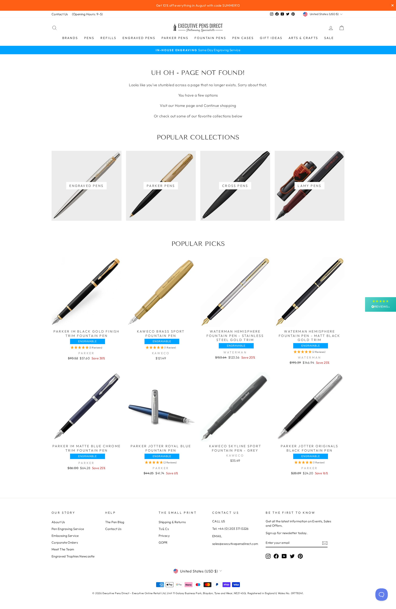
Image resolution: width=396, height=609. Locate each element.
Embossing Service (65, 536)
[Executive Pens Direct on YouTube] (284, 556)
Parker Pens (174, 38)
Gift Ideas (271, 38)
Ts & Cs (164, 529)
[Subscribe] (325, 543)
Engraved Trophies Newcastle (73, 556)
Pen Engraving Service (68, 529)
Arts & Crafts (303, 38)
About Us (58, 522)
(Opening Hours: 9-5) (87, 14)
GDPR (163, 542)
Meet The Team (63, 549)
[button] (87, 347)
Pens (89, 38)
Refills (108, 38)
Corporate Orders (65, 542)
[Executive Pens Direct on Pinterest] (300, 556)
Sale (329, 38)
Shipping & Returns (172, 522)
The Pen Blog (114, 522)
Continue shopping (220, 105)
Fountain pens (210, 38)
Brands (70, 38)
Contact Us (60, 14)
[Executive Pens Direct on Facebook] (276, 556)
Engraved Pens (139, 38)
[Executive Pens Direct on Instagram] (268, 556)
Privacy (164, 536)
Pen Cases (243, 38)
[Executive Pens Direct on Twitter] (292, 556)
